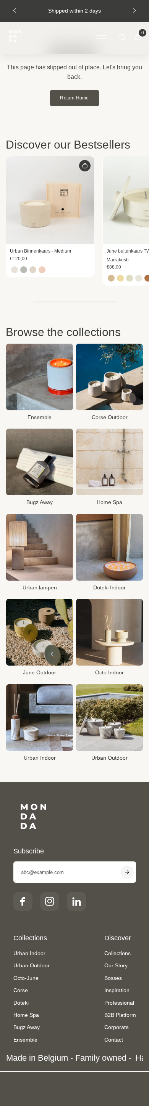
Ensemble (25, 1040)
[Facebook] (22, 901)
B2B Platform (120, 1015)
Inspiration (117, 990)
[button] (14, 11)
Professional (119, 1003)
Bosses (113, 978)
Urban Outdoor (31, 965)
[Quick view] (85, 165)
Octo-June (26, 978)
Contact (113, 1040)
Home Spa (26, 1015)
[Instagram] (49, 901)
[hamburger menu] (101, 37)
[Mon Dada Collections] (15, 37)
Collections (117, 953)
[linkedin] (76, 901)
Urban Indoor (29, 953)
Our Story (116, 965)
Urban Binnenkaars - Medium (40, 251)
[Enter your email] (127, 872)
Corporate (116, 1027)
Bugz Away (26, 1027)
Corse (20, 990)
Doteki (21, 1003)
